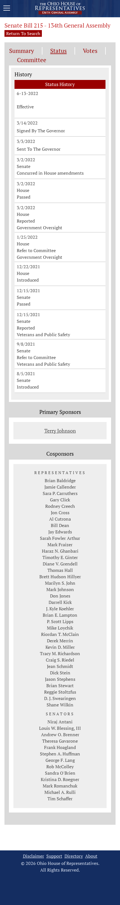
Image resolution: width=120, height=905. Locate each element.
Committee (31, 60)
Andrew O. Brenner (60, 734)
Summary (21, 51)
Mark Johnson (60, 589)
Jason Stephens (60, 679)
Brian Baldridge (60, 480)
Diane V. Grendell (60, 563)
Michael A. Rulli (60, 792)
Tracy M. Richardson (60, 653)
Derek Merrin (60, 640)
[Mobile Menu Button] (6, 9)
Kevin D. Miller (60, 647)
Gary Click (60, 499)
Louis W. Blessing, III (60, 728)
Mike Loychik (60, 627)
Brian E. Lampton (60, 615)
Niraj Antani (60, 721)
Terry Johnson (60, 430)
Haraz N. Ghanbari (60, 550)
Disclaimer (33, 856)
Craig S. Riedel (60, 659)
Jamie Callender (60, 486)
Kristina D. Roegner (60, 779)
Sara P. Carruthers (60, 493)
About (91, 856)
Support (54, 856)
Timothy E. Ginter (60, 557)
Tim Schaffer (60, 798)
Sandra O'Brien (60, 772)
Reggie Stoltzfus (60, 691)
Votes (90, 51)
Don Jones (60, 595)
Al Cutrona (60, 518)
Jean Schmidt (60, 666)
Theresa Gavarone (60, 740)
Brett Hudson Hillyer (60, 576)
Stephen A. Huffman (60, 753)
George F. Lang (60, 760)
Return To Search (23, 33)
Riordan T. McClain (60, 634)
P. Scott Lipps (60, 621)
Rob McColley (60, 766)
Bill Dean (60, 525)
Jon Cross (60, 512)
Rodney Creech (60, 506)
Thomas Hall (60, 570)
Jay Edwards (60, 531)
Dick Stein (60, 672)
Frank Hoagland (60, 747)
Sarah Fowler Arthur (60, 538)
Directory (73, 856)
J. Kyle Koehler (60, 608)
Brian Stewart (60, 685)
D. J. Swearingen (60, 698)
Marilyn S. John (60, 583)
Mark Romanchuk (60, 785)
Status (58, 51)
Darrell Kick (60, 602)
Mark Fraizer (60, 544)
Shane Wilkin (60, 704)
